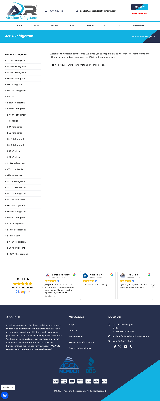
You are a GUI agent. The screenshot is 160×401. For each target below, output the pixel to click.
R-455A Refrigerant (16, 78)
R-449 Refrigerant (15, 205)
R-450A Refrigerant (16, 60)
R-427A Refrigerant (16, 193)
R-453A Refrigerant (16, 114)
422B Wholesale (14, 175)
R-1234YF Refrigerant (17, 254)
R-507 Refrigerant (15, 247)
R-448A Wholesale (16, 199)
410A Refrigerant (14, 127)
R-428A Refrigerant (16, 90)
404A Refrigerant (15, 139)
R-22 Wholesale (14, 157)
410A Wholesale (14, 151)
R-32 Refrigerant (14, 84)
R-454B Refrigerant (16, 217)
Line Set (10, 96)
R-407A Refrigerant (16, 108)
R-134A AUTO (13, 235)
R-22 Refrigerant (14, 133)
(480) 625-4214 (57, 10)
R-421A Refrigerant (16, 181)
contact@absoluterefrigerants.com (98, 10)
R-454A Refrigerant (16, 66)
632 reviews (28, 287)
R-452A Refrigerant (16, 211)
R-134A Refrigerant (16, 229)
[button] (153, 285)
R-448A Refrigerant (16, 241)
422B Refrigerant (15, 223)
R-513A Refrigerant (16, 102)
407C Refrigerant (15, 145)
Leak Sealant (12, 120)
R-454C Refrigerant (16, 72)
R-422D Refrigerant (16, 187)
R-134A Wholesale (15, 163)
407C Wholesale (14, 169)
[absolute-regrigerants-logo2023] (21, 2)
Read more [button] (50, 296)
